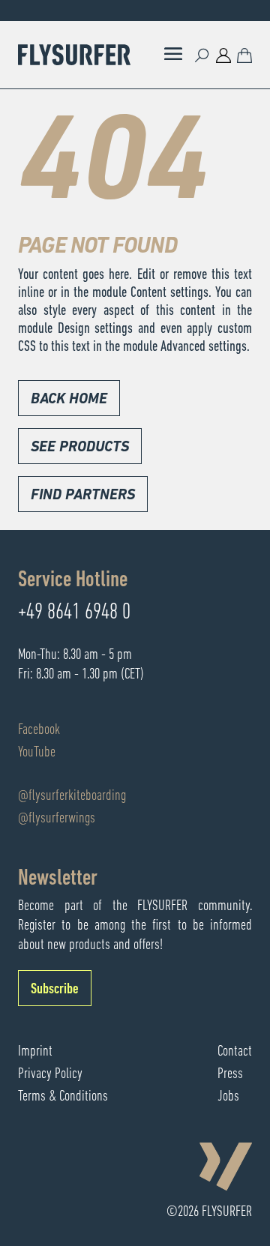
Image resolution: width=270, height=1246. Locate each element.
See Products (80, 447)
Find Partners (83, 495)
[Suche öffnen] (202, 54)
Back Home (69, 399)
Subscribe (55, 989)
